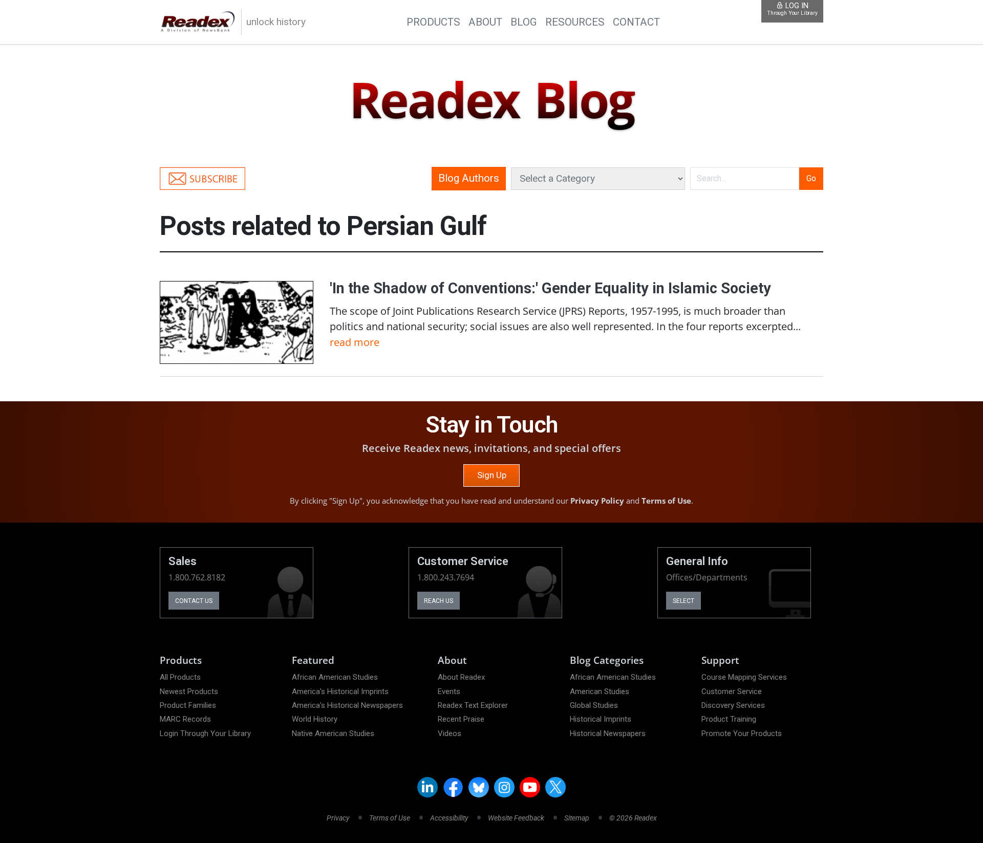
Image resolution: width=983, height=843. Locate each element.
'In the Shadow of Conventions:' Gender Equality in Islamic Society (550, 288)
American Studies (599, 691)
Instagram (504, 787)
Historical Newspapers (608, 733)
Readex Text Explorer (473, 705)
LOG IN (792, 9)
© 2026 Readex (633, 818)
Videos (449, 733)
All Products (180, 677)
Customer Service (731, 691)
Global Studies (594, 705)
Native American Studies (333, 733)
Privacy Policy (597, 500)
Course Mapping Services (744, 677)
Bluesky (479, 787)
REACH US (438, 600)
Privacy (338, 818)
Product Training (728, 719)
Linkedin (427, 787)
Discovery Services (733, 705)
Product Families (188, 705)
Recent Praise (461, 719)
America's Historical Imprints (340, 691)
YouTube (530, 787)
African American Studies (335, 677)
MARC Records (185, 719)
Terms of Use (666, 500)
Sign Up (491, 475)
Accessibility (449, 818)
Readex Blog (491, 101)
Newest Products (189, 691)
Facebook (453, 787)
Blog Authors (468, 178)
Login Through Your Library (205, 733)
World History (314, 719)
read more (354, 342)
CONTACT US (193, 600)
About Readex (461, 677)
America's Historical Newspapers (347, 705)
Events (449, 691)
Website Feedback (516, 818)
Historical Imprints (600, 719)
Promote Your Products (741, 733)
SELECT (683, 600)
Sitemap (576, 818)
